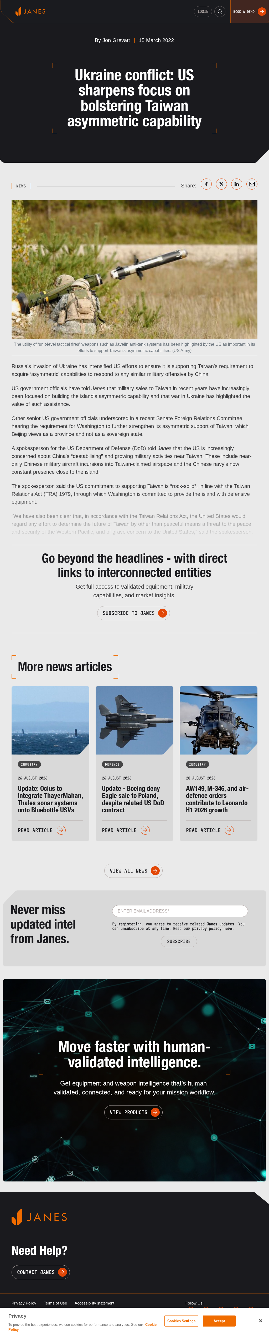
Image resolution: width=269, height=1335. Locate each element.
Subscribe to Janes (129, 613)
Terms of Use (55, 1303)
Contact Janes (36, 1272)
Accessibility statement (94, 1303)
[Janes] (30, 11)
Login (203, 11)
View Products (128, 1112)
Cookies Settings (181, 1321)
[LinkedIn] (236, 184)
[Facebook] (206, 184)
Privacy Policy (24, 1303)
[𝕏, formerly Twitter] (221, 184)
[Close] (260, 1321)
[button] (219, 11)
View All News (128, 871)
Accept (219, 1321)
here (228, 928)
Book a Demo (244, 11)
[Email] (251, 184)
